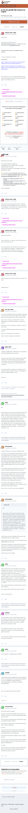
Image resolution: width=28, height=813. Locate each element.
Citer (5, 84)
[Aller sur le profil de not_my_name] (2, 310)
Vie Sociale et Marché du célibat (18, 17)
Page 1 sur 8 (15, 26)
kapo (6, 402)
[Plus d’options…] (25, 33)
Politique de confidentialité (7, 804)
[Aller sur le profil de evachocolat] (2, 707)
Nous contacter (14, 809)
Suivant (22, 26)
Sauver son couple (8, 120)
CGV (2, 806)
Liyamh (7, 672)
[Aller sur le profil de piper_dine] (2, 347)
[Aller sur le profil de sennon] (2, 613)
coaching (16, 137)
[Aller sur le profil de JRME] (2, 155)
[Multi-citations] (2, 85)
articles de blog (16, 136)
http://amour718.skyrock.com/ (8, 43)
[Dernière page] (26, 27)
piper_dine (8, 347)
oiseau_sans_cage (7, 15)
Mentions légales (19, 804)
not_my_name (9, 309)
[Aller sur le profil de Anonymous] (2, 447)
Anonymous (8, 446)
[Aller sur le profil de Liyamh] (2, 673)
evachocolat (9, 706)
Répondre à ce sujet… (9, 779)
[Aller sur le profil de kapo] (2, 403)
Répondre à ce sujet (14, 21)
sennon (7, 612)
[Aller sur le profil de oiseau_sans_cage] (2, 33)
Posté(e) (10, 34)
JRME (6, 154)
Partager (14, 787)
